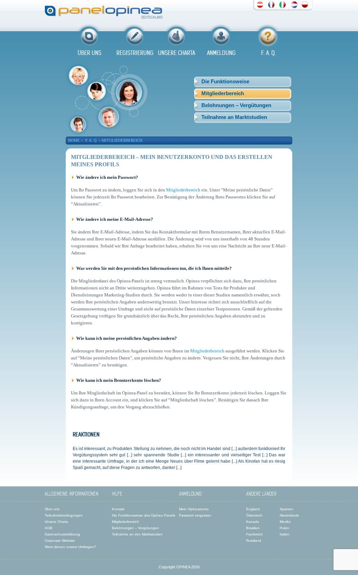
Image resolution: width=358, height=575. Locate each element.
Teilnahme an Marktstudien (234, 117)
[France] (271, 4)
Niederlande (289, 515)
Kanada (252, 522)
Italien (284, 534)
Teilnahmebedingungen (64, 515)
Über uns (52, 509)
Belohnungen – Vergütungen (236, 105)
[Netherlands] (294, 4)
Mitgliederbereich (222, 93)
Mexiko (285, 522)
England (253, 509)
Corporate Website (60, 540)
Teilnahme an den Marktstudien (137, 534)
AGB (48, 528)
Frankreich (254, 534)
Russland (253, 540)
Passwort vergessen (195, 515)
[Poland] (305, 4)
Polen (284, 528)
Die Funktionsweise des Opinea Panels (143, 515)
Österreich (254, 515)
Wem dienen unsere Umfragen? (70, 547)
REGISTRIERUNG (134, 52)
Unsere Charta (56, 522)
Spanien (286, 509)
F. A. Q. (268, 52)
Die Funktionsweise (225, 81)
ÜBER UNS (89, 52)
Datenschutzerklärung (62, 534)
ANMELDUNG (221, 52)
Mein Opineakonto (194, 509)
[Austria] (260, 4)
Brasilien (253, 528)
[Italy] (282, 4)
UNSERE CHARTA (176, 52)
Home (74, 140)
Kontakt (118, 509)
